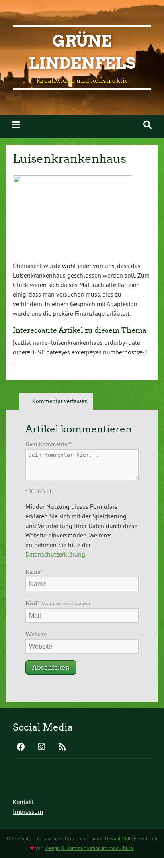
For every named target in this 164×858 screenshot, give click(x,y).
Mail (57, 603)
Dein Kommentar (48, 444)
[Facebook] (21, 747)
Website (36, 634)
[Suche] (147, 124)
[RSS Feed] (62, 747)
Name (33, 572)
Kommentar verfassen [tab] (60, 401)
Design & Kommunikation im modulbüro (89, 848)
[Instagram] (41, 747)
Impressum (28, 811)
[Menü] (16, 124)
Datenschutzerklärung (55, 554)
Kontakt (23, 802)
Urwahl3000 (118, 838)
